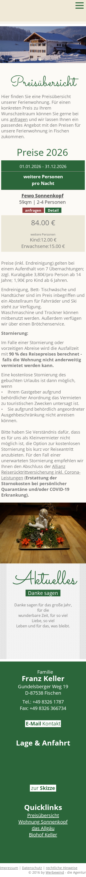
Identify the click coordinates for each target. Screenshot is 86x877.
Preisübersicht (43, 815)
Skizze (43, 788)
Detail (53, 210)
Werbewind (55, 872)
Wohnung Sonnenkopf (43, 822)
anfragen (19, 119)
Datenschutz (32, 868)
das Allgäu (43, 828)
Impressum (9, 868)
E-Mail (43, 723)
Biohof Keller (43, 834)
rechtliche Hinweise (61, 868)
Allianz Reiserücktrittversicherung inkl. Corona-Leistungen (41, 472)
